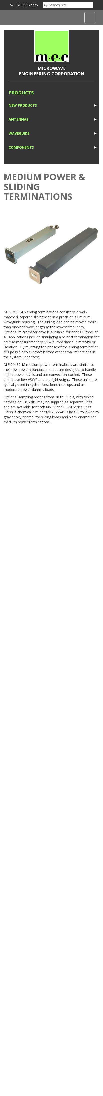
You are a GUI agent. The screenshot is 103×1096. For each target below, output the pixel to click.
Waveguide (19, 133)
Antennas (18, 119)
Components (21, 147)
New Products (23, 105)
